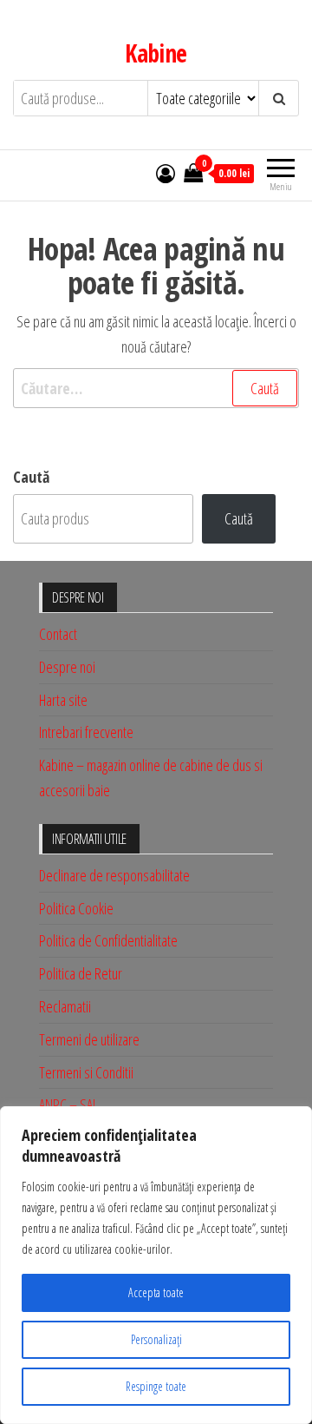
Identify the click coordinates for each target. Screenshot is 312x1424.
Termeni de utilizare (89, 1039)
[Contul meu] (165, 173)
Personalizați (156, 1339)
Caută (31, 476)
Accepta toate (156, 1292)
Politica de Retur (80, 973)
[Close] (293, 1121)
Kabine (156, 52)
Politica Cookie (76, 908)
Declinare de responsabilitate (114, 875)
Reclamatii (65, 1006)
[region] (156, 1265)
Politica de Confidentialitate (108, 940)
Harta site (63, 699)
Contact (58, 633)
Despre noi (67, 666)
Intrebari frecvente (86, 732)
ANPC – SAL (68, 1104)
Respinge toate (156, 1386)
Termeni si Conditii (86, 1072)
